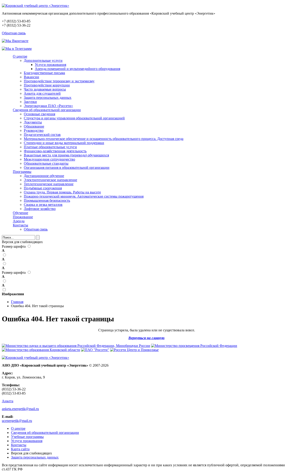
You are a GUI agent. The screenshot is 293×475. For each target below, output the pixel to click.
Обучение (20, 213)
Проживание (23, 217)
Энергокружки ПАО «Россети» (48, 106)
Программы (22, 172)
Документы (33, 122)
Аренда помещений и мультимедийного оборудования (77, 69)
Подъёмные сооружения (43, 188)
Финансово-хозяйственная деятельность (55, 151)
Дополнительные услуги (43, 60)
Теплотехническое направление (48, 184)
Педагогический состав (42, 135)
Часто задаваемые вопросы (45, 89)
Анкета (7, 401)
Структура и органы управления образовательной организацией (74, 118)
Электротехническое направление (50, 180)
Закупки (30, 102)
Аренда (18, 221)
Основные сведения (39, 114)
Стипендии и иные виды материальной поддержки (64, 143)
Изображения (13, 294)
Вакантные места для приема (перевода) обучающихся (66, 155)
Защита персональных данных (47, 97)
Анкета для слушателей (42, 93)
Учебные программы (27, 437)
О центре (20, 56)
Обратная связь (14, 33)
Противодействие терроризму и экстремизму (59, 81)
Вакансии (31, 77)
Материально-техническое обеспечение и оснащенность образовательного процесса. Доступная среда (103, 139)
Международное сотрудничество (49, 159)
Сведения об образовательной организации (47, 110)
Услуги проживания (50, 65)
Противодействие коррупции (47, 85)
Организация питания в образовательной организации (66, 167)
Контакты (20, 225)
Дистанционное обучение (44, 176)
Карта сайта (20, 449)
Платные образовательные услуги (50, 147)
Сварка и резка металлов (43, 205)
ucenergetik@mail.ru (17, 421)
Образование (34, 126)
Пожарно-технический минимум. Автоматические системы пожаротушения (84, 196)
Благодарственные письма (44, 73)
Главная (17, 302)
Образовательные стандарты (46, 163)
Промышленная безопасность (47, 200)
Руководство (33, 130)
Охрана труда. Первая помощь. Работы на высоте (62, 192)
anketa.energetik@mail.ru (20, 409)
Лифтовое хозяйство (40, 209)
